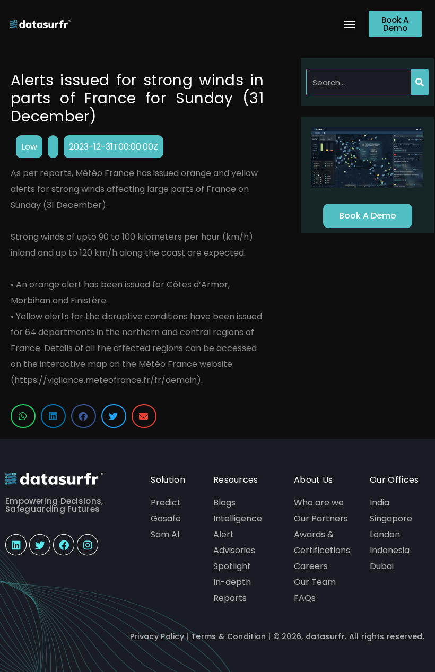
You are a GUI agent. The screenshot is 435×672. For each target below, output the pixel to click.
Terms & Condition (228, 636)
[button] (349, 24)
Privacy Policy (157, 636)
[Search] (419, 82)
